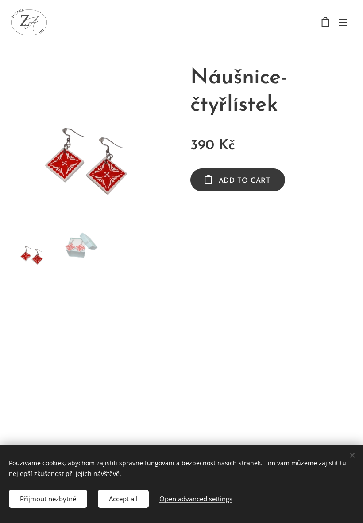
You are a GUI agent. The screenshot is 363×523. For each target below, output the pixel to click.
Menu (343, 22)
